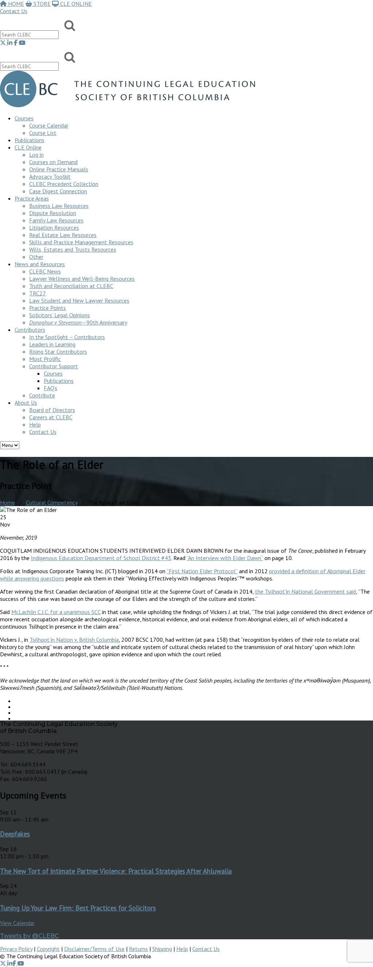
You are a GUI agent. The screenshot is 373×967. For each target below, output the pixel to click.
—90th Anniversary (78, 322)
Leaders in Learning (52, 344)
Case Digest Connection (58, 191)
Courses (24, 118)
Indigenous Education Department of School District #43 (101, 558)
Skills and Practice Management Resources (81, 242)
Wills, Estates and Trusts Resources (72, 249)
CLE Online (28, 147)
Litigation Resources (54, 227)
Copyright (48, 948)
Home (7, 502)
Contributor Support (53, 366)
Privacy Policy (16, 948)
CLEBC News (45, 271)
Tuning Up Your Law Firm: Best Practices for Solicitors (78, 908)
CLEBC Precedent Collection (63, 183)
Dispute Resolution (52, 213)
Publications (59, 380)
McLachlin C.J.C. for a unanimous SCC (56, 611)
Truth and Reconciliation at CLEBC (71, 286)
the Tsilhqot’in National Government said (305, 591)
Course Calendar (48, 125)
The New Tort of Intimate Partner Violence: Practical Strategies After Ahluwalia (116, 871)
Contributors (30, 329)
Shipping (162, 948)
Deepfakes (15, 834)
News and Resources (40, 264)
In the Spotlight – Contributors (67, 337)
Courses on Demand (53, 162)
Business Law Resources (59, 205)
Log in (36, 154)
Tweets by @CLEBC (29, 935)
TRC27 (37, 293)
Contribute (42, 395)
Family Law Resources (56, 220)
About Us (26, 402)
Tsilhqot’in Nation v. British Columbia (74, 639)
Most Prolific (45, 358)
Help (35, 424)
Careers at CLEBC (50, 417)
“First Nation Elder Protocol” (201, 571)
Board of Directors (52, 409)
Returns (138, 948)
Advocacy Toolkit (50, 176)
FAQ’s (50, 388)
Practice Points (47, 307)
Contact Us (13, 11)
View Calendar (17, 923)
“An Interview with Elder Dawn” (224, 558)
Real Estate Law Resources (63, 234)
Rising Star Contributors (58, 351)
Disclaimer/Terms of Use (94, 948)
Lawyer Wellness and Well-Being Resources (82, 278)
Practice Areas (32, 198)
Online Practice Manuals (58, 169)
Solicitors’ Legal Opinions (59, 315)
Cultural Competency (51, 502)
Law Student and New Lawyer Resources (79, 300)
